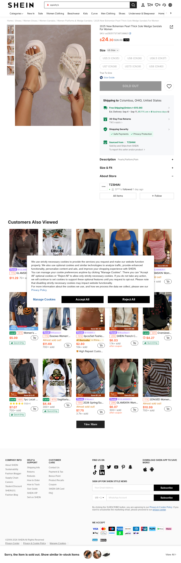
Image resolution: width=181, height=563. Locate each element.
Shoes (18, 20)
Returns (31, 472)
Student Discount (13, 486)
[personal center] (143, 5)
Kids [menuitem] (85, 13)
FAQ (51, 493)
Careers (9, 482)
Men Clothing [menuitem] (108, 13)
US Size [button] (111, 50)
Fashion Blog (11, 495)
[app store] (145, 471)
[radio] (111, 58)
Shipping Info (33, 467)
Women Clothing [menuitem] (55, 13)
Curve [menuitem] (94, 13)
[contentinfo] (135, 531)
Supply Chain (11, 478)
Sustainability (11, 469)
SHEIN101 (10, 490)
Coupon (53, 484)
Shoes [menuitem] (122, 13)
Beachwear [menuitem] (74, 13)
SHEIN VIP (32, 493)
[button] (164, 5)
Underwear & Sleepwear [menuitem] (142, 13)
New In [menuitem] (31, 13)
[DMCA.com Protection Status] (103, 540)
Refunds (31, 476)
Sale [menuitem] (40, 13)
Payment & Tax (56, 472)
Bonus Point (54, 476)
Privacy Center (12, 543)
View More (90, 424)
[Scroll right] (171, 13)
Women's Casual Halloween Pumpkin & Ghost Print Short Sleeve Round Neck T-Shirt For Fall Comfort (24, 332)
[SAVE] (169, 86)
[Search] (133, 5)
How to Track (33, 484)
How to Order (33, 480)
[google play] (151, 471)
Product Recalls (56, 480)
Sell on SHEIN (34, 497)
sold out (130, 86)
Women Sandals (47, 20)
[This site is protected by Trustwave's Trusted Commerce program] (95, 540)
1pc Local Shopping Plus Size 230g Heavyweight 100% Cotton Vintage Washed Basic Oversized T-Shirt (24, 399)
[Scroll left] (166, 13)
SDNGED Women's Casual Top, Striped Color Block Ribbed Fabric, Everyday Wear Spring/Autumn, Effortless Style (158, 399)
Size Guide (32, 489)
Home (10, 20)
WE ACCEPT (98, 523)
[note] (157, 265)
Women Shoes (30, 20)
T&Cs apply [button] (115, 122)
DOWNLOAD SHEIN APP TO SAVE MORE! (160, 461)
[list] (115, 469)
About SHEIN (11, 465)
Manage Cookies (58, 543)
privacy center (159, 509)
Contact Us (54, 467)
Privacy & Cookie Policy (161, 507)
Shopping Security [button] (118, 129)
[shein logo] (21, 5)
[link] (150, 5)
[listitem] (24, 257)
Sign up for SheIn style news (109, 481)
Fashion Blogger (13, 473)
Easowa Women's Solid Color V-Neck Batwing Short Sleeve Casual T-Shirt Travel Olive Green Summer (57, 336)
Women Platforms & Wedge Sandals (74, 20)
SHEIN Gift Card (56, 489)
